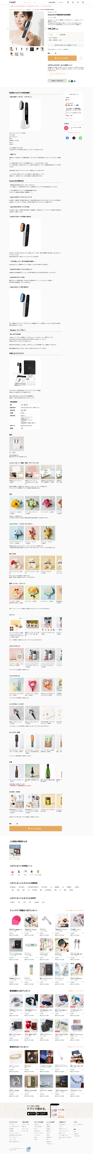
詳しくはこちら (68, 118)
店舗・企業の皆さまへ (14, 1141)
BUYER (35, 1139)
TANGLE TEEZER (38, 1126)
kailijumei (36, 1124)
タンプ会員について (63, 1135)
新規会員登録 (52, 2)
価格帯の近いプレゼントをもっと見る (75, 1046)
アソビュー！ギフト (38, 1133)
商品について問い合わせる (57, 80)
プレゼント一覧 (25, 1124)
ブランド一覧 (25, 1128)
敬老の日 (48, 1130)
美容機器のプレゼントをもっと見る (76, 990)
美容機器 (28, 9)
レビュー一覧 (12, 1139)
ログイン (61, 2)
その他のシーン (50, 1143)
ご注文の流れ (62, 1124)
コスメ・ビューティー (20, 9)
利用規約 (11, 1130)
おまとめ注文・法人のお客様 (65, 1138)
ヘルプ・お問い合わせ (78, 1125)
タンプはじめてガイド (14, 1126)
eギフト (61, 1126)
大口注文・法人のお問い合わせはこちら (57, 73)
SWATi (35, 1137)
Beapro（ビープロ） (52, 12)
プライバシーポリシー (14, 1133)
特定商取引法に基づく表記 (15, 1135)
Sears (35, 1128)
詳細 (75, 45)
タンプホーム (12, 9)
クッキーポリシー (13, 1137)
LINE (75, 1131)
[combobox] (32, 2)
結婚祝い (48, 1126)
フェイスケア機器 (35, 9)
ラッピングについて (63, 1130)
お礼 (47, 1139)
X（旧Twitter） (77, 1136)
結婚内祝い (49, 1141)
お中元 (48, 1133)
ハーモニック (37, 1135)
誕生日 (48, 1124)
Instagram (76, 1133)
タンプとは (11, 1124)
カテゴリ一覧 (25, 1130)
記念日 (48, 1135)
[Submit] (22, 2)
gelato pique (37, 1130)
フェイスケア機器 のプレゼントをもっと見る (74, 910)
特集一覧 (24, 1126)
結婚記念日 (49, 1137)
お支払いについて (63, 1128)
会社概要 (11, 1128)
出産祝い (48, 1128)
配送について (62, 1133)
